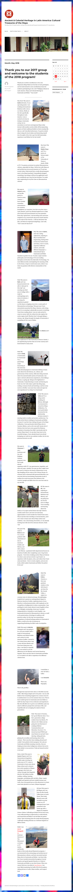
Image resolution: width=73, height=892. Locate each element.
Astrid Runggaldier (9, 86)
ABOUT (26, 31)
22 (55, 76)
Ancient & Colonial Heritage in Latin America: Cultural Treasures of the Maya (22, 885)
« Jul (56, 81)
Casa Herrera (37, 865)
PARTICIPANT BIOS (15, 31)
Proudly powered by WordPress (48, 885)
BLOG (6, 31)
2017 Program (8, 90)
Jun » (65, 81)
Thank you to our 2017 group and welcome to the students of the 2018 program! (26, 73)
